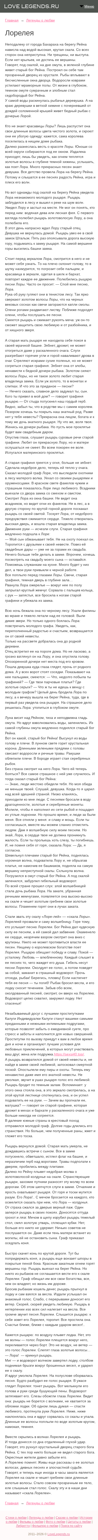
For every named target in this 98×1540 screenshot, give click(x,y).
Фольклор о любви (45, 1525)
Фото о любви (55, 1521)
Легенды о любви (40, 20)
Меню (89, 6)
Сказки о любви (67, 1517)
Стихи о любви (16, 1517)
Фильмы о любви (31, 1521)
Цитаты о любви (79, 1521)
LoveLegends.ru (58, 1534)
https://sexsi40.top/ (69, 1054)
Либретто (23, 1525)
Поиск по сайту (71, 1525)
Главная (12, 20)
